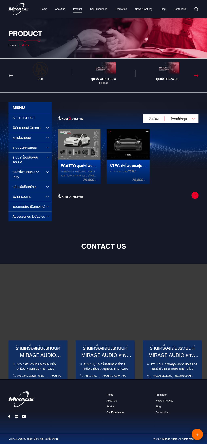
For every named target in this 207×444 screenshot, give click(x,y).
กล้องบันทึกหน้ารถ (25, 187)
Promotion (121, 9)
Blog (163, 9)
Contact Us (180, 9)
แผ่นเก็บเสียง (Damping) (29, 206)
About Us (112, 401)
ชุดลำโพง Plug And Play (26, 174)
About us (60, 9)
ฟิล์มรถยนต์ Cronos (26, 128)
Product (77, 9)
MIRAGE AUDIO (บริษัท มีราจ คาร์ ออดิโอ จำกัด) (33, 439)
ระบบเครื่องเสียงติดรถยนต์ (25, 160)
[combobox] (171, 118)
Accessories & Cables (29, 216)
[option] (40, 71)
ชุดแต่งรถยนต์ (22, 137)
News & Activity (143, 9)
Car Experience (98, 9)
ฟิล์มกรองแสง (22, 196)
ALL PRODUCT (24, 118)
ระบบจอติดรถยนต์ (25, 147)
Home (43, 9)
